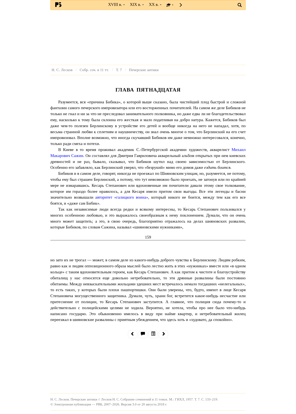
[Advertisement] (148, 37)
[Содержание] (153, 334)
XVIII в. (115, 4)
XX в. (154, 4)
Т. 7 (119, 70)
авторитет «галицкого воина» (121, 197)
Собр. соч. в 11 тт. (94, 70)
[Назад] (132, 334)
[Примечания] (142, 334)
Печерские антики (144, 70)
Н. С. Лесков (62, 70)
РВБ (58, 4)
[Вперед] (163, 334)
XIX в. (136, 4)
